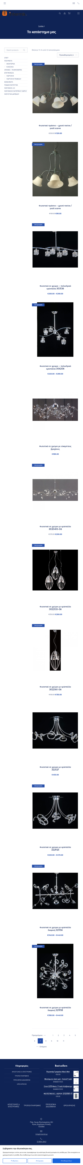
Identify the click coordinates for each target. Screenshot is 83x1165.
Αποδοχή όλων (66, 1161)
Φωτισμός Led (9, 88)
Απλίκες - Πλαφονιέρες (13, 70)
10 (57, 1041)
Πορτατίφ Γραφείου (13, 79)
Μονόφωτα (8, 82)
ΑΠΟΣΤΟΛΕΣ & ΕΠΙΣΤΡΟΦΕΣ (22, 1072)
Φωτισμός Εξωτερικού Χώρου (15, 91)
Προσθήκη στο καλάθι (55, 133)
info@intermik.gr (41, 1134)
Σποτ (6, 58)
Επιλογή (55, 294)
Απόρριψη (39, 1161)
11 (63, 1041)
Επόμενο (43, 1047)
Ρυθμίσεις (14, 1161)
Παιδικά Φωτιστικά (11, 85)
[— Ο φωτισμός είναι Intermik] (14, 13)
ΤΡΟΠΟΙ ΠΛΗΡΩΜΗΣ (22, 1076)
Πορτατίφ (10, 76)
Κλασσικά (9, 67)
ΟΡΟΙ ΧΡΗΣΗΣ (22, 1084)
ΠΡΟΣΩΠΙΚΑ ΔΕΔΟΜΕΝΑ (21, 1080)
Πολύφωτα (8, 61)
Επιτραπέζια (9, 73)
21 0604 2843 (41, 1141)
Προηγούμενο (37, 1035)
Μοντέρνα (10, 64)
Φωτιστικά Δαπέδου (11, 94)
